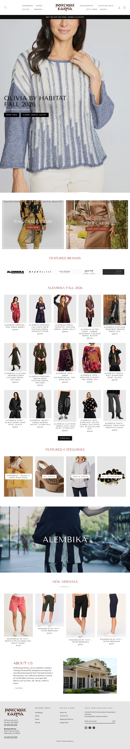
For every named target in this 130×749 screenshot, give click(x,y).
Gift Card (92, 9)
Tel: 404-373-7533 (10, 724)
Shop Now (55, 113)
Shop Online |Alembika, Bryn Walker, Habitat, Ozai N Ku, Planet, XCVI (33, 201)
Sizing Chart (64, 722)
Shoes (39, 6)
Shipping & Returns (66, 719)
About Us (63, 712)
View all (65, 438)
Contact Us (64, 716)
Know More (19, 688)
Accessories (87, 6)
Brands (38, 9)
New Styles (73, 113)
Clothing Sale (106, 6)
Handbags (27, 6)
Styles (26, 9)
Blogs (103, 9)
